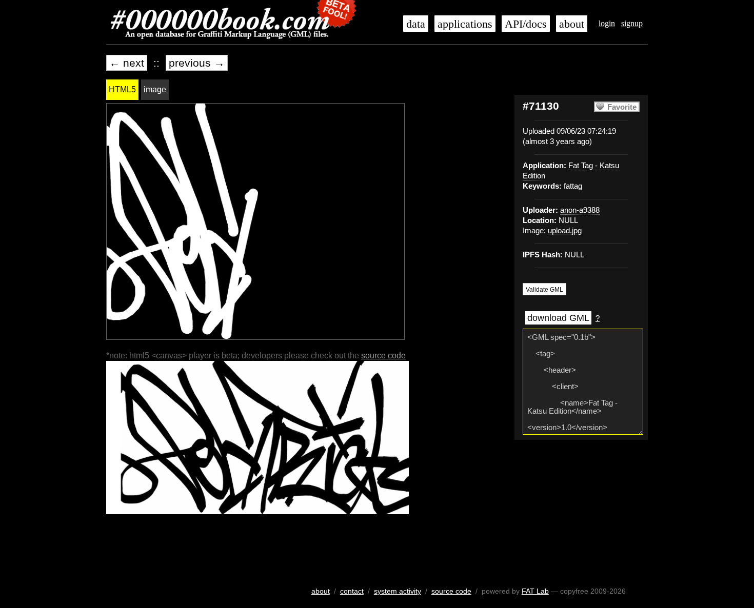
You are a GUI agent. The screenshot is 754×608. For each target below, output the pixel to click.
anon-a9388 (580, 210)
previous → (197, 63)
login (607, 23)
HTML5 (122, 89)
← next (126, 63)
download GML (558, 318)
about (571, 24)
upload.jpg (565, 231)
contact (352, 591)
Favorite (622, 107)
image (155, 89)
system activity (397, 591)
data (415, 24)
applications (465, 24)
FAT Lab (535, 591)
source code (383, 355)
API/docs (526, 24)
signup (632, 23)
